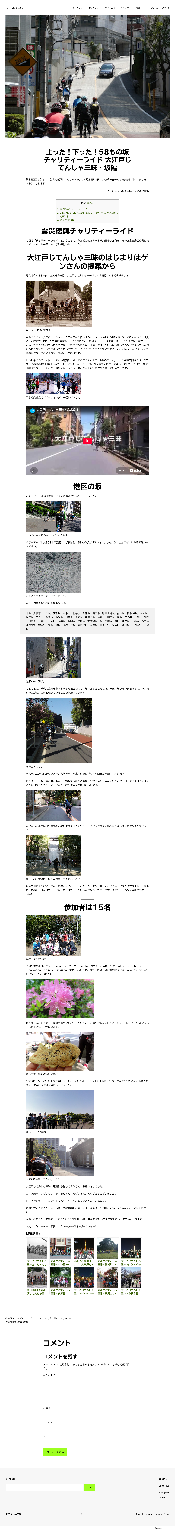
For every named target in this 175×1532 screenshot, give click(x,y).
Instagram (164, 1492)
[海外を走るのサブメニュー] (116, 7)
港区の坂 (63, 216)
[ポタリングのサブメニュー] (100, 7)
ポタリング (42, 1318)
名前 (46, 1408)
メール (48, 1422)
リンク (78, 1514)
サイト (46, 1436)
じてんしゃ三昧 (14, 7)
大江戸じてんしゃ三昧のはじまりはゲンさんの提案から (87, 212)
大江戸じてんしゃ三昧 (60, 1318)
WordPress (163, 1514)
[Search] (89, 1487)
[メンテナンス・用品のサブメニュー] (141, 7)
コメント (49, 1374)
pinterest (164, 1485)
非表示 (90, 203)
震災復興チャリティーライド (73, 209)
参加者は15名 (65, 220)
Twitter (162, 1497)
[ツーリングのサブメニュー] (84, 7)
